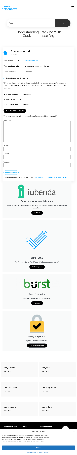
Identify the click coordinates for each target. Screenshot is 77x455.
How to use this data (14, 99)
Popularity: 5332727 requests (17, 104)
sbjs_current (9, 368)
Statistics (28, 72)
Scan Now (37, 213)
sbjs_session (10, 407)
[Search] (62, 23)
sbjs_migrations (49, 387)
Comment (8, 120)
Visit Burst (37, 303)
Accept (38, 448)
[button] (74, 432)
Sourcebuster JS (31, 60)
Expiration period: (13, 78)
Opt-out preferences (32, 452)
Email (6, 154)
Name (6, 146)
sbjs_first (46, 368)
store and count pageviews (37, 66)
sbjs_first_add (10, 387)
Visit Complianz (37, 267)
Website (7, 162)
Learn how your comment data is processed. (51, 177)
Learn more (7, 371)
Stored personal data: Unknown (18, 95)
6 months (24, 78)
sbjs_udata (47, 407)
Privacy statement (44, 452)
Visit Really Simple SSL (37, 345)
